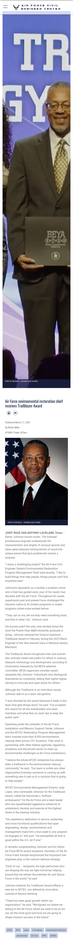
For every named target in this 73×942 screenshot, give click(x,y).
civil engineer (37, 930)
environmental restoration (56, 930)
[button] (5, 7)
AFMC (44, 935)
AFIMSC (53, 935)
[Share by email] (15, 413)
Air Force (34, 935)
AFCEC (9, 930)
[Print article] (9, 413)
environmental (22, 935)
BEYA (18, 930)
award (26, 930)
